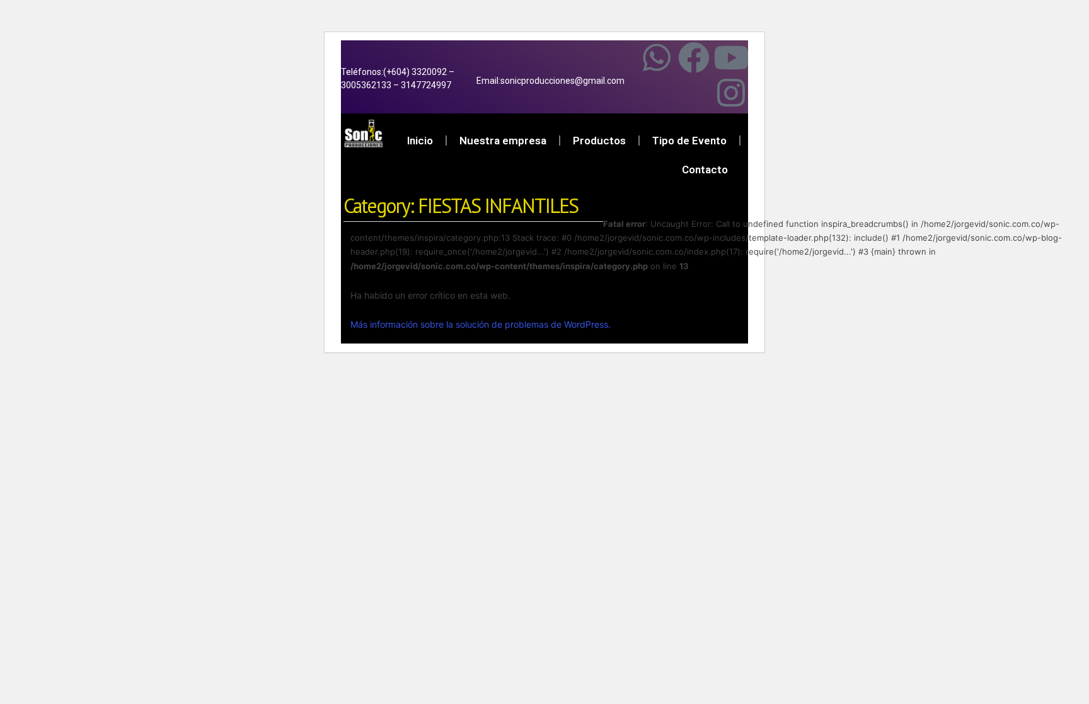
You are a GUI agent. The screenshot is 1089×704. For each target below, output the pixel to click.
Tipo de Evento (689, 140)
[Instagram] (731, 92)
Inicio (420, 140)
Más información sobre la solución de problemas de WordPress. (480, 324)
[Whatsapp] (656, 57)
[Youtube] (731, 57)
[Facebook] (694, 57)
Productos (599, 140)
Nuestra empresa (502, 140)
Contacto (705, 169)
